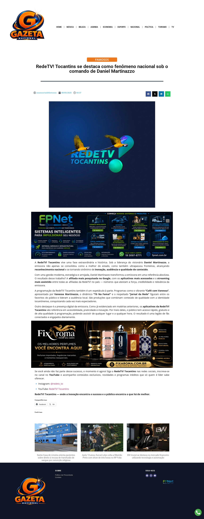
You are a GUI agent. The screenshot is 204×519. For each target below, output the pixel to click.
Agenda (94, 27)
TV (173, 27)
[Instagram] (151, 475)
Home (59, 27)
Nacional (135, 27)
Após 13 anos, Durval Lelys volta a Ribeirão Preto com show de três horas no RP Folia (102, 456)
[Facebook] (147, 475)
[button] (148, 94)
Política (149, 27)
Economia (108, 27)
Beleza (82, 27)
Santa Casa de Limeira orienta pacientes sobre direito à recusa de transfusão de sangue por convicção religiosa (56, 457)
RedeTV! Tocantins (59, 388)
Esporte (122, 27)
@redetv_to (57, 383)
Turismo (162, 27)
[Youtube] (155, 475)
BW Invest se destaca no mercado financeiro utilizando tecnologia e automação (148, 456)
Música (70, 27)
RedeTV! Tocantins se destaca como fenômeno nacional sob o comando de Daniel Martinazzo (102, 69)
